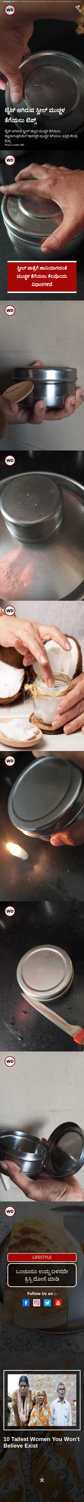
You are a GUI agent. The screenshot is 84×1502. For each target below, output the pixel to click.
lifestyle (42, 1257)
